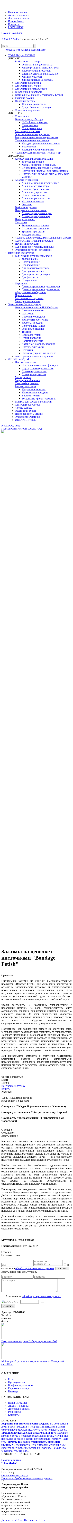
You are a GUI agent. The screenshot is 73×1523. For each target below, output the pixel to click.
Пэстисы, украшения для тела (39, 353)
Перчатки (27, 350)
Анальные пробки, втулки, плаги (41, 183)
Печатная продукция (27, 243)
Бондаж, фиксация (25, 386)
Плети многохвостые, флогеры (40, 365)
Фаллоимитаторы (25, 101)
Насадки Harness (31, 234)
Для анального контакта (36, 268)
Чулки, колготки (31, 337)
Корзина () (12, 49)
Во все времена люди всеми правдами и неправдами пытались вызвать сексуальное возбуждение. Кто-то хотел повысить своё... (34, 1426)
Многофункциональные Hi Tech (40, 67)
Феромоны (21, 283)
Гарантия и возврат (19, 1388)
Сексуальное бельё (32, 310)
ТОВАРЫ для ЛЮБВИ (21, 55)
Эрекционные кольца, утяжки (32, 134)
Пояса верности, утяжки (29, 413)
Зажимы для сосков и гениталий (33, 401)
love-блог (17, 33)
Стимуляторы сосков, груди (31, 88)
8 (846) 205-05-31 (11, 39)
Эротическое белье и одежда (24, 304)
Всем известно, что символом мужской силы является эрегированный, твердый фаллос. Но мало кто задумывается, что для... (33, 1446)
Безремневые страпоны (35, 225)
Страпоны (21, 222)
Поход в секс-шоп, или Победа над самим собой (29, 1341)
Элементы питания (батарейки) (33, 249)
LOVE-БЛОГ (15, 27)
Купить (5, 1088)
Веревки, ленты (31, 395)
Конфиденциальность (20, 1385)
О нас (11, 1379)
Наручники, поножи (33, 389)
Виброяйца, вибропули (28, 91)
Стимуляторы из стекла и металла (41, 167)
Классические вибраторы (36, 70)
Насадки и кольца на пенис (31, 210)
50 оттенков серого (33, 161)
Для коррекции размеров (36, 274)
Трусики (27, 331)
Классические (30, 125)
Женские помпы (24, 97)
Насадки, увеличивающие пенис (41, 143)
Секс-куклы (22, 116)
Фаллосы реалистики (34, 104)
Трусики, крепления (33, 231)
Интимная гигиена (33, 201)
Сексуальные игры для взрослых (34, 240)
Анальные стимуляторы (35, 186)
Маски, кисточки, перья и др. (39, 164)
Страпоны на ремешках (35, 228)
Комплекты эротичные (35, 319)
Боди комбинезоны (33, 328)
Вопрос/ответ (16, 21)
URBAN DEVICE (25, 419)
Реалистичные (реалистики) (38, 64)
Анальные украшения (34, 192)
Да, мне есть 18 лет (12, 1520)
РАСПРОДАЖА (10, 425)
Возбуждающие (31, 261)
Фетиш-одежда (23, 407)
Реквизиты (14, 1411)
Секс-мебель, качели (27, 383)
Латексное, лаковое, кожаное (38, 343)
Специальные (30, 280)
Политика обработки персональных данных (26, 1478)
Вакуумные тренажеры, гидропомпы (36, 137)
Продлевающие (31, 265)
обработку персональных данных (34, 1268)
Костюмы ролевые (32, 340)
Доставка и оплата (19, 18)
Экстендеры (29, 146)
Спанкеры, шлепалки (34, 371)
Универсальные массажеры (37, 79)
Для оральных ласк (33, 271)
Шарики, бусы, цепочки (36, 189)
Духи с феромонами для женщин (41, 286)
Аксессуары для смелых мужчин (34, 356)
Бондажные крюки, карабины (39, 398)
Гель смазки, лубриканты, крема (33, 255)
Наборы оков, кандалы (35, 392)
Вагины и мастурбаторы (29, 119)
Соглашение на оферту (14, 1475)
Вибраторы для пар (26, 207)
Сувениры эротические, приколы (34, 246)
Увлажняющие (30, 258)
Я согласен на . (33, 1296)
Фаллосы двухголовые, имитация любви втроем (43, 237)
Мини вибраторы (32, 76)
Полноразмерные (32, 128)
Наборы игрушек (25, 219)
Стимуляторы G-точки (28, 85)
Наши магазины (17, 12)
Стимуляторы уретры (27, 404)
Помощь (6, 33)
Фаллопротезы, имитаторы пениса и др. (38, 152)
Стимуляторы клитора (28, 82)
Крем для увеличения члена (38, 149)
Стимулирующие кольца (36, 216)
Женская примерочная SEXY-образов (36, 307)
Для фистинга (30, 277)
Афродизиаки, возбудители (30, 292)
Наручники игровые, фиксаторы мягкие (45, 170)
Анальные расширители (36, 198)
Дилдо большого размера (36, 107)
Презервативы (23, 295)
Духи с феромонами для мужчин (41, 289)
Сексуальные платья (33, 325)
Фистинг (27, 204)
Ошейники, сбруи (25, 410)
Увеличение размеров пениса (32, 140)
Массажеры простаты (27, 131)
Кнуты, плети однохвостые (37, 368)
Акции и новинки (18, 15)
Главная (6, 428)
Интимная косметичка (21, 252)
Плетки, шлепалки (25, 362)
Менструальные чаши (27, 301)
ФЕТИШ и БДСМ (18, 359)
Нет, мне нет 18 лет (35, 1520)
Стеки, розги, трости (34, 374)
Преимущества (16, 1382)
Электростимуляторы (27, 416)
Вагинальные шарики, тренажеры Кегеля (39, 94)
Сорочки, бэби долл (33, 316)
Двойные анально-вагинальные (40, 73)
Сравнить (7, 975)
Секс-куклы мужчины (28, 110)
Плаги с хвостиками (33, 195)
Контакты (14, 24)
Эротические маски (33, 346)
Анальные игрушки (26, 179)
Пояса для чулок (31, 334)
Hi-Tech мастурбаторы (35, 122)
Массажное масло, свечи (29, 298)
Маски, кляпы (23, 377)
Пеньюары (28, 313)
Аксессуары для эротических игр (34, 158)
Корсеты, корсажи (32, 322)
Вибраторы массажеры (28, 61)
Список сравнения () (33, 49)
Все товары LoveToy (13, 1085)
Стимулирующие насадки (37, 213)
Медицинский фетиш (27, 380)
